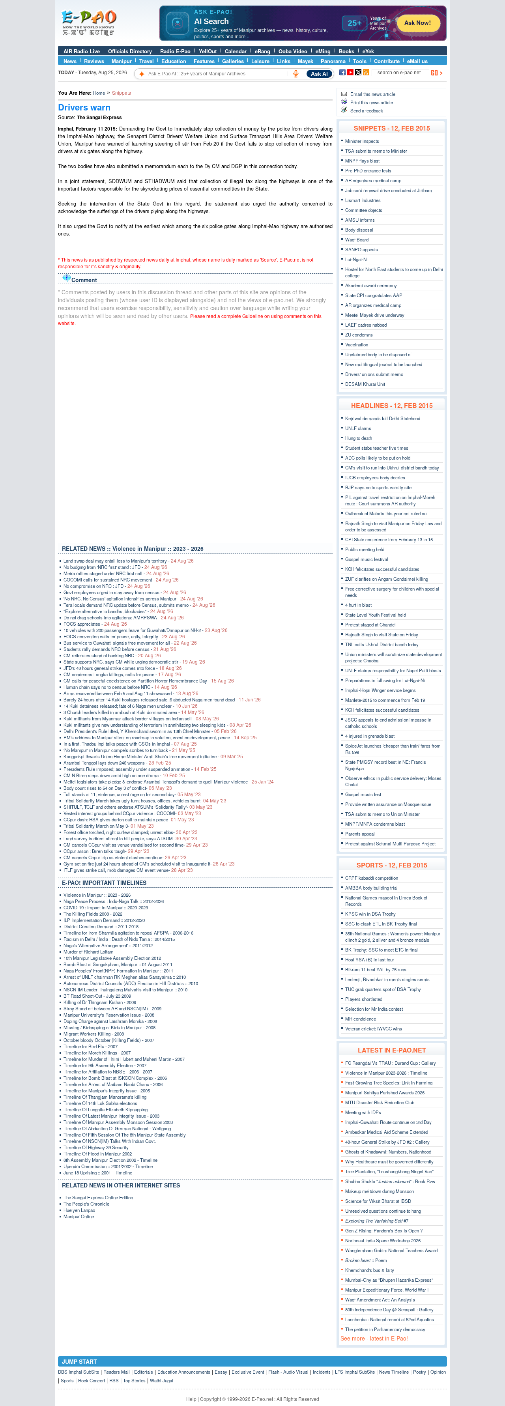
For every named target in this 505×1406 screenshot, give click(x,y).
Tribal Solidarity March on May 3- (109, 826)
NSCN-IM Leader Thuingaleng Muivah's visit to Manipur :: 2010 (125, 989)
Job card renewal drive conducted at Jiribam (388, 190)
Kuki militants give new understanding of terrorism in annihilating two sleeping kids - (157, 725)
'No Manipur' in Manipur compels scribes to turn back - (129, 750)
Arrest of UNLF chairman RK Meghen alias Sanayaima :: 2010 (125, 977)
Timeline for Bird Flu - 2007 (91, 1046)
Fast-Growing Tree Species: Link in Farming (388, 1082)
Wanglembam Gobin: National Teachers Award (391, 1250)
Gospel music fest (363, 794)
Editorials (143, 1372)
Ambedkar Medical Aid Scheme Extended (386, 1132)
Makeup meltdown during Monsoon (379, 1191)
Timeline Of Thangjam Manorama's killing (105, 1097)
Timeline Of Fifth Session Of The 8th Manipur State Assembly (125, 1134)
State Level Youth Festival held (375, 614)
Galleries (233, 61)
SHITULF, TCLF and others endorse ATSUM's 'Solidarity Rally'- (138, 807)
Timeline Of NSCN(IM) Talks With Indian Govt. (110, 1141)
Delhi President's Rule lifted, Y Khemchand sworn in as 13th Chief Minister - (150, 731)
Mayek (305, 61)
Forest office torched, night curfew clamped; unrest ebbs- (131, 832)
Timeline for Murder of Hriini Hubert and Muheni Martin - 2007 (124, 1059)
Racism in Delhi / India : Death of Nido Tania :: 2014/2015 (119, 939)
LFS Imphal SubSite (355, 1372)
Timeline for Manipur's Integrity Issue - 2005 (107, 1090)
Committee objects (363, 210)
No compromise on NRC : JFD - (107, 586)
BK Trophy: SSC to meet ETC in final (381, 949)
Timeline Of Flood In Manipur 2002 (98, 1153)
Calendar (236, 51)
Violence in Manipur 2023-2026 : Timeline (386, 1072)
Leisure (260, 61)
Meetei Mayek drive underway (374, 315)
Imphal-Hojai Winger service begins (380, 690)
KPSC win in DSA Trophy (370, 914)
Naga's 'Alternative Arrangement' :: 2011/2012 (108, 945)
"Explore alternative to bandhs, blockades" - (118, 611)
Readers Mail (116, 1372)
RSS (114, 1380)
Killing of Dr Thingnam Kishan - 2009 (100, 1002)
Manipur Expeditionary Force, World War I (386, 1289)
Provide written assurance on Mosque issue (388, 804)
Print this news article (371, 102)
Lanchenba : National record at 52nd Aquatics (389, 1319)
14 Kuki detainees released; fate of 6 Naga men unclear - (131, 706)
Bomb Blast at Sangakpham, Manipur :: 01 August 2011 (118, 964)
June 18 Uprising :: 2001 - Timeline (98, 1172)
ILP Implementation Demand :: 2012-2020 (104, 920)
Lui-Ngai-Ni (356, 259)
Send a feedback (366, 110)
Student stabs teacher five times (376, 448)
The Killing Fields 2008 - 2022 (93, 914)
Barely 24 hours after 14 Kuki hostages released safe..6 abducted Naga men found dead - (162, 699)
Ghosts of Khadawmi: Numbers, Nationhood (388, 1151)
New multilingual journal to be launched (383, 364)
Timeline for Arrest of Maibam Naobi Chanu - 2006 (113, 1084)
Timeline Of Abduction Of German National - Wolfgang (117, 1128)
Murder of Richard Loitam (89, 951)
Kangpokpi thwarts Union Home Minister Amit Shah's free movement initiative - (153, 756)
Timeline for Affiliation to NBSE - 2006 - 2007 (108, 1071)
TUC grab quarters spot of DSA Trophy (383, 989)
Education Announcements (183, 1372)
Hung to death (358, 438)
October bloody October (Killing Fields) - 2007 (109, 1040)
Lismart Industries (363, 200)
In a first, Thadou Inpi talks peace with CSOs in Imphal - (130, 743)
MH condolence (360, 1018)
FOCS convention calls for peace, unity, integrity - (124, 636)
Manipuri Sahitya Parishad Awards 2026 (385, 1092)
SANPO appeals (361, 249)
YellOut (208, 51)
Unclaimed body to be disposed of (378, 354)
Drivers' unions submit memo (374, 374)
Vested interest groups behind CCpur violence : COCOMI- (132, 813)
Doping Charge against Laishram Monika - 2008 (110, 1021)
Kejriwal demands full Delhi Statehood (382, 418)
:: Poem (366, 1260)
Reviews (94, 61)
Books (346, 51)
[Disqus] (195, 432)
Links (283, 61)
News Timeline (394, 1372)
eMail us (417, 61)
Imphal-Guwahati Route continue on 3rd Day (388, 1122)
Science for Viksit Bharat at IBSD (378, 1201)
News (70, 61)
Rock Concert (91, 1380)
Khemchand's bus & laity (369, 1270)
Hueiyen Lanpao (79, 1210)
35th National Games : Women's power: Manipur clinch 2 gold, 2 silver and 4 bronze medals (392, 936)
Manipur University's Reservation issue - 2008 (109, 1014)
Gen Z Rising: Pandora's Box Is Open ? (384, 1230)
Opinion (438, 1372)
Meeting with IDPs (363, 1112)
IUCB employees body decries (375, 477)
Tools (360, 61)
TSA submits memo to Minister (376, 151)
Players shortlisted (363, 999)
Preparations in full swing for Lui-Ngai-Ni (385, 680)
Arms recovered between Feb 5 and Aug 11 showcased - (131, 693)
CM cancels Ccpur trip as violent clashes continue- (125, 857)
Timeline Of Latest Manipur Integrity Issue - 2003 (111, 1115)
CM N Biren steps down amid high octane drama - (124, 775)
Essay (221, 1372)
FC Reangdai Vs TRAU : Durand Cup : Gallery (390, 1063)
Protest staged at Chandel (370, 624)
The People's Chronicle (86, 1203)
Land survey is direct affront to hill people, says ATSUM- (130, 838)
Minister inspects (362, 141)
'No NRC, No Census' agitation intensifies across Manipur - (133, 598)
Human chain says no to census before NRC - (120, 687)
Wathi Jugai (161, 1380)
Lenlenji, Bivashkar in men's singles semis (387, 979)
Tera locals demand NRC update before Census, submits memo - (139, 605)
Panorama (333, 61)
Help (191, 1398)
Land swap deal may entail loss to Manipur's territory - (129, 560)
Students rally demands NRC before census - (120, 649)
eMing (323, 51)
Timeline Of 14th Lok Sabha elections (100, 1103)
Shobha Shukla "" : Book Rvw (390, 1181)
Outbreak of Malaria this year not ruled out (386, 513)
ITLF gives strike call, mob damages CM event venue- (128, 870)
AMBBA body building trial (371, 887)
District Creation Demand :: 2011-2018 (101, 926)
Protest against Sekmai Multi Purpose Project (390, 843)
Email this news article (372, 94)
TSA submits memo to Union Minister (382, 814)
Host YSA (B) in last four (369, 959)
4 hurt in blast (358, 605)
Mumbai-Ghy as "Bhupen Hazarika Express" (389, 1280)
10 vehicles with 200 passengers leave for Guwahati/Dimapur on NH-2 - (146, 630)
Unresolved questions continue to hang (383, 1211)
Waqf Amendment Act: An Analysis (380, 1299)
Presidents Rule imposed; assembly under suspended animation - (140, 769)
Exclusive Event (248, 1372)
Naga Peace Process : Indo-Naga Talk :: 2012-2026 (114, 901)
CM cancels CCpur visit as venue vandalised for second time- (136, 844)
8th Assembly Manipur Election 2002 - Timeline (110, 1160)
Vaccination (356, 344)
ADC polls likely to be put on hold (377, 457)
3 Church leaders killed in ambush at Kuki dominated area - (134, 712)
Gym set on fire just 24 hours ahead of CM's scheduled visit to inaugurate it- (149, 863)
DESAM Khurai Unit (365, 384)
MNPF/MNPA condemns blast (375, 824)
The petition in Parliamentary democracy (385, 1329)
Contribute (387, 61)
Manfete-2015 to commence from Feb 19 (385, 700)
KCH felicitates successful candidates (382, 569)
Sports (67, 1380)
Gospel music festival (366, 559)
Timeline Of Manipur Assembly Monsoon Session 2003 (118, 1122)
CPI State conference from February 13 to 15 (389, 539)
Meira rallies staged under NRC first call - (116, 573)
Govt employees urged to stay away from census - (125, 592)
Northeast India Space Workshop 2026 (383, 1240)
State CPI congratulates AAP (373, 295)
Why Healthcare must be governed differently (389, 1161)
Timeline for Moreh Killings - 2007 (97, 1052)
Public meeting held (364, 549)
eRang (262, 51)
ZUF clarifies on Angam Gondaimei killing (386, 579)
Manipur (122, 61)
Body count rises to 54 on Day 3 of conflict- (118, 788)
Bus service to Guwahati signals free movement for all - (130, 642)
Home (99, 93)
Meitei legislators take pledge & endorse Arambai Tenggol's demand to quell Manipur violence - (169, 781)
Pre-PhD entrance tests (368, 170)
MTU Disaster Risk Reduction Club (379, 1102)
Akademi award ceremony (371, 285)
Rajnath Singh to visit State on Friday (381, 634)
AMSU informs (360, 220)
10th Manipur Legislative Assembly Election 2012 (112, 958)
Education (173, 61)
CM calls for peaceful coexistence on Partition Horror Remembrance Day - (149, 680)
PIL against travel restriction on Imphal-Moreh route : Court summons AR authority (390, 500)
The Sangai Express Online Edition (98, 1197)
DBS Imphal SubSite (78, 1372)
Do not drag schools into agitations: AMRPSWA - (124, 617)
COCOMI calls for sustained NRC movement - (121, 579)
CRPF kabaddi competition (371, 878)
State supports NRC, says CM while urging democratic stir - (134, 661)
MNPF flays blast (362, 160)
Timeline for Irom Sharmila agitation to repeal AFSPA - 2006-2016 (128, 932)
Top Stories (134, 1380)
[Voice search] (295, 74)
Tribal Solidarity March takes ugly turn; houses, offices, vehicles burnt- (145, 800)
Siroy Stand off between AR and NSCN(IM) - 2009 (112, 1008)
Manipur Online (79, 1216)
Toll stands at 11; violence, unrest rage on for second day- (132, 794)
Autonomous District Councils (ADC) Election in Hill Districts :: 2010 (131, 983)
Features (204, 61)
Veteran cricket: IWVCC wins (373, 1028)
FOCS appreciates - (95, 624)
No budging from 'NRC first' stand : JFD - (115, 567)
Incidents (322, 1372)
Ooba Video (293, 51)
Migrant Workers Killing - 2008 (94, 1033)
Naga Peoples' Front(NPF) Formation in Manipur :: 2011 (118, 970)
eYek (368, 51)
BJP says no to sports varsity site (378, 487)
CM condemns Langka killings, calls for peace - (122, 674)
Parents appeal (360, 833)
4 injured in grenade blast (370, 736)
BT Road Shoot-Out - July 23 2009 (97, 996)
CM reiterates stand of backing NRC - (112, 655)
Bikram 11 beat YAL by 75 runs (375, 969)
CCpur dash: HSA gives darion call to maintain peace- (129, 819)
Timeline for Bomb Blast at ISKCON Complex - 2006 (115, 1078)
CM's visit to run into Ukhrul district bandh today (392, 467)
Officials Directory (130, 51)
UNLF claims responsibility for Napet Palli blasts (393, 670)
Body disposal (359, 229)
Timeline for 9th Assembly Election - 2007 (105, 1065)
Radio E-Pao (175, 51)
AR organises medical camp (373, 180)
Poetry (419, 1372)
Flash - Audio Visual (288, 1372)
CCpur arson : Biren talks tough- (107, 851)
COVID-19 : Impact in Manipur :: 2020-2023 (106, 907)
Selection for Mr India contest (374, 1009)
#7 (376, 1220)
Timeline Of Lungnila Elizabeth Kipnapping (106, 1109)
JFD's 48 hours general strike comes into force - (123, 668)
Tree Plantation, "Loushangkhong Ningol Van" (389, 1171)
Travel (146, 61)
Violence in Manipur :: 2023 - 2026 (97, 895)
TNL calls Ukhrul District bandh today (382, 644)
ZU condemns (359, 334)
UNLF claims (358, 428)
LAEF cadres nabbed (366, 325)
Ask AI (319, 74)
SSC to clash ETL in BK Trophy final (381, 923)
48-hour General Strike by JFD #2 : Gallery (387, 1142)
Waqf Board (356, 239)
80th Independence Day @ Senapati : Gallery (389, 1309)
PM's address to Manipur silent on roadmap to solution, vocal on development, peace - (160, 737)
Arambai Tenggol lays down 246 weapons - (117, 762)
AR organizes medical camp (373, 305)
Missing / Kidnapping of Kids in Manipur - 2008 (109, 1027)
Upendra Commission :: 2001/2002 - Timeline (108, 1166)
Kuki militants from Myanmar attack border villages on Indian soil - (141, 718)
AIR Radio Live (82, 51)
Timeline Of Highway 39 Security (96, 1147)
